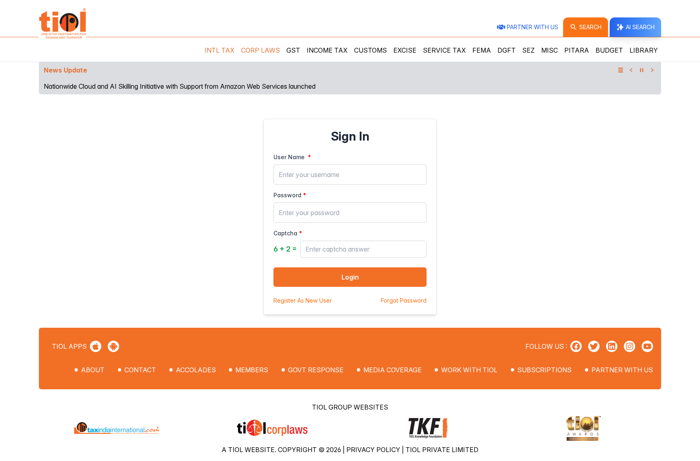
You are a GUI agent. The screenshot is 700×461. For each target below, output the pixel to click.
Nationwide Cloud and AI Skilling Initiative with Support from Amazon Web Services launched (180, 86)
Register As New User (302, 300)
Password (287, 195)
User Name (289, 157)
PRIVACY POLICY (374, 450)
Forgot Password (404, 300)
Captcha (285, 233)
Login (350, 277)
